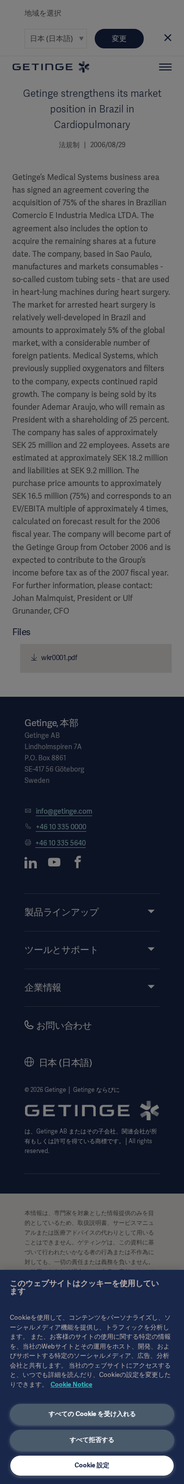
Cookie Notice (71, 1384)
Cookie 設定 (92, 1465)
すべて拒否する (92, 1440)
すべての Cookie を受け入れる (92, 1414)
